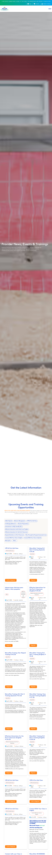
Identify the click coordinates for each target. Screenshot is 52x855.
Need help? (42, 825)
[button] (49, 8)
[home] (4, 9)
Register (33, 580)
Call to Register (10, 580)
